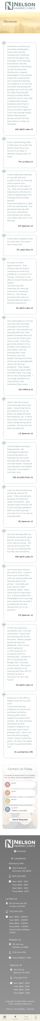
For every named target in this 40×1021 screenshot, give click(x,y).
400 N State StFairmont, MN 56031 (21, 869)
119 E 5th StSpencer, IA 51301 (21, 971)
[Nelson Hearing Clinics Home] (20, 6)
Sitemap (30, 1009)
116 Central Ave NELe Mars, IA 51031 (18, 904)
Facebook (21, 851)
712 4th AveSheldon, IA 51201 (20, 945)
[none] (4, 1017)
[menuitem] (4, 1017)
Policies (9, 1009)
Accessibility (19, 1009)
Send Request (20, 819)
